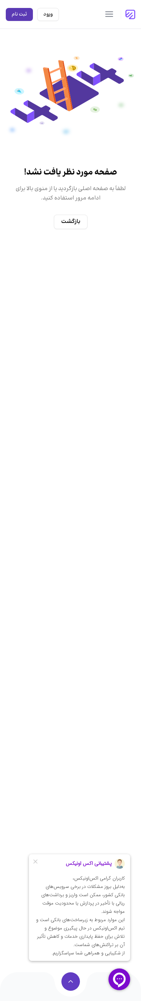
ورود (48, 14)
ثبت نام (19, 14)
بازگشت (70, 221)
